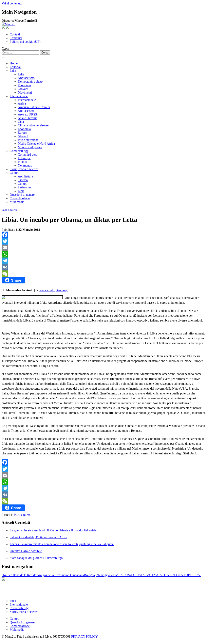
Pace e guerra (9, 209)
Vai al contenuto (12, 3)
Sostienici (16, 38)
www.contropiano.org (53, 290)
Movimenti (25, 92)
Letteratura (25, 187)
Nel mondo (25, 165)
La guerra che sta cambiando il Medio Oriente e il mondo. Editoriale (53, 530)
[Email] (103, 248)
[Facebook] (103, 235)
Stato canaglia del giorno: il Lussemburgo (36, 558)
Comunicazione (20, 198)
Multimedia (17, 202)
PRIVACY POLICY (84, 636)
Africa (22, 103)
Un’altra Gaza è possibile (26, 551)
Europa (22, 132)
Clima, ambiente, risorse (33, 125)
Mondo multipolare (30, 147)
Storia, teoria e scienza (24, 169)
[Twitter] (103, 241)
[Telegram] (103, 260)
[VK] (103, 267)
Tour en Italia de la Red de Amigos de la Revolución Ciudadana (43, 575)
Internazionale (19, 96)
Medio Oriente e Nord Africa (36, 143)
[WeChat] (103, 273)
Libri (21, 191)
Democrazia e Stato (30, 81)
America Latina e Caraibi (34, 107)
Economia (24, 85)
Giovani (23, 89)
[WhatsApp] (103, 254)
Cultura (14, 172)
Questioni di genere (22, 194)
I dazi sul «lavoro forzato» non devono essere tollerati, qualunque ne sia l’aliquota (62, 544)
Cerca (5, 48)
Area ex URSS (27, 114)
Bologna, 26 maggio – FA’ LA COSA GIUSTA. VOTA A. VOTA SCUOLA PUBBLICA (142, 575)
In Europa (24, 158)
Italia (13, 70)
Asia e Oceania (27, 118)
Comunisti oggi (19, 151)
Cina (21, 121)
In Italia (22, 161)
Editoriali (15, 67)
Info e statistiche (28, 140)
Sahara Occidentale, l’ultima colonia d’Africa (38, 537)
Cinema (23, 180)
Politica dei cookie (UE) (25, 41)
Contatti (15, 34)
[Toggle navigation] (3, 57)
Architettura (25, 176)
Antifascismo (26, 78)
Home (14, 63)
